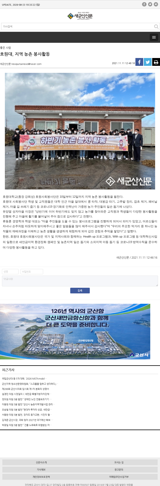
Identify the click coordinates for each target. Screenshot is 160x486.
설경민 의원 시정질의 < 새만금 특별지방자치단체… (26, 394)
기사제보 (41, 469)
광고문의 (119, 469)
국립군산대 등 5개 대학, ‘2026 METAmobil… (24, 378)
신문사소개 (41, 462)
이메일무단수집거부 (119, 476)
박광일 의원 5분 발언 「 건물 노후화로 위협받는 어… (27, 425)
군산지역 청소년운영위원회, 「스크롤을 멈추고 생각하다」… (30, 383)
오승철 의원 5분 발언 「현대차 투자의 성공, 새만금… (27, 409)
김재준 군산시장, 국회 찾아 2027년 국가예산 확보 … (27, 420)
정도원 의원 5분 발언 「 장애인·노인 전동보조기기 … (27, 399)
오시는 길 (119, 462)
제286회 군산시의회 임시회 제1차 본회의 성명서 (25, 389)
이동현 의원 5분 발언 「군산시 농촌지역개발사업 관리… (28, 404)
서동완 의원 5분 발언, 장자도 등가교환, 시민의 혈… (27, 414)
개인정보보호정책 (41, 476)
